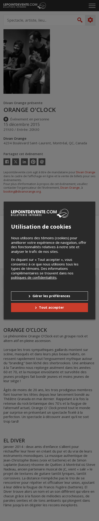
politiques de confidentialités (34, 277)
